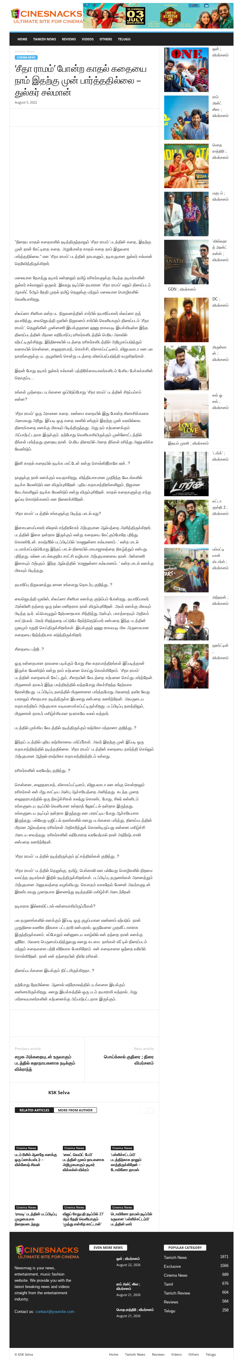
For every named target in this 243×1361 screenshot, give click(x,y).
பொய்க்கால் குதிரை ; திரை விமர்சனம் (129, 1060)
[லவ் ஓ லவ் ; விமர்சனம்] (186, 416)
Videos (88, 39)
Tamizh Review (177, 1293)
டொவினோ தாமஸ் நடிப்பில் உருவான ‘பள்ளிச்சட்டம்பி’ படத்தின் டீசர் (131, 1219)
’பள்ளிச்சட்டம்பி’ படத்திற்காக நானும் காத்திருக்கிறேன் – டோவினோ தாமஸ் (126, 1162)
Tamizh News (44, 39)
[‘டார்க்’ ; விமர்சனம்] (186, 474)
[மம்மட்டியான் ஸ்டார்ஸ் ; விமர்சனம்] (186, 570)
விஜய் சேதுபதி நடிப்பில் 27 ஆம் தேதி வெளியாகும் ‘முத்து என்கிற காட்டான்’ (83, 1219)
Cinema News (26, 57)
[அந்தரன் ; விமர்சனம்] (186, 618)
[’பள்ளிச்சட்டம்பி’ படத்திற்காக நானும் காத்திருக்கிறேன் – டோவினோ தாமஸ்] (132, 1134)
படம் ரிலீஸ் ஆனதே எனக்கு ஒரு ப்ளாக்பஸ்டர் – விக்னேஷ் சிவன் (36, 1159)
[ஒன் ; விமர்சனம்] (186, 69)
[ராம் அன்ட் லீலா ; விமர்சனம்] (186, 118)
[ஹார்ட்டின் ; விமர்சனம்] (186, 666)
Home (22, 39)
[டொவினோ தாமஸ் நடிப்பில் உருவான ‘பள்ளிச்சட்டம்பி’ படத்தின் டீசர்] (132, 1193)
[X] (45, 1323)
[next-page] (151, 1110)
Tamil (168, 1284)
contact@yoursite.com (55, 1311)
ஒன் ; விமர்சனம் (128, 1258)
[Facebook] (21, 117)
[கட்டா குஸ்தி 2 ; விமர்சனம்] (186, 522)
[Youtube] (56, 1323)
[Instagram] (33, 1323)
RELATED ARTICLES (34, 1110)
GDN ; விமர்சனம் (182, 289)
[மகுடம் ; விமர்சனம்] (186, 214)
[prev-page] (143, 1110)
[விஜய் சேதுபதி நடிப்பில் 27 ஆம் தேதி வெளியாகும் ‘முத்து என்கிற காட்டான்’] (84, 1193)
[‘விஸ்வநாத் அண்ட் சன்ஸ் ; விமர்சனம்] (186, 262)
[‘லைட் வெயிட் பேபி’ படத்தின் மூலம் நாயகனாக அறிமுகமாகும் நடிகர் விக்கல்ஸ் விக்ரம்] (84, 1134)
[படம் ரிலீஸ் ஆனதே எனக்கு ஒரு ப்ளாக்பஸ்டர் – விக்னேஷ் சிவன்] (36, 1134)
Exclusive (172, 1266)
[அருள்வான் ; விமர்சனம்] (186, 368)
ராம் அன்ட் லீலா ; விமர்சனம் (128, 1286)
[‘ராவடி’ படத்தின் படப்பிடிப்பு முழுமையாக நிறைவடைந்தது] (36, 1193)
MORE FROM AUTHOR (75, 1110)
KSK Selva (59, 1092)
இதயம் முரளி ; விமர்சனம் (188, 443)
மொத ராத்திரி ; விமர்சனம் (135, 1309)
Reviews (69, 39)
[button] (224, 39)
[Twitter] (34, 117)
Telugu (124, 39)
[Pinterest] (48, 117)
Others (106, 39)
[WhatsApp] (62, 117)
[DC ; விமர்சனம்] (186, 320)
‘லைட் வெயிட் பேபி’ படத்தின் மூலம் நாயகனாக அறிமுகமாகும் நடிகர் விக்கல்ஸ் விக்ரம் (83, 1162)
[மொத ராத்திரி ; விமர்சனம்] (186, 166)
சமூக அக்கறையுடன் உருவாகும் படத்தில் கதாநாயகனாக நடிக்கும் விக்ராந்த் (45, 1063)
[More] (75, 117)
